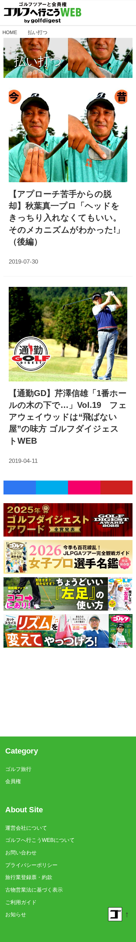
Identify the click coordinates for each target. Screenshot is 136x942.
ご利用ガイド (21, 902)
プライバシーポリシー (31, 865)
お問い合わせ (21, 852)
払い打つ (38, 61)
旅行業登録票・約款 (28, 877)
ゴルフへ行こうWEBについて (40, 840)
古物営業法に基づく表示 (34, 890)
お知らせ (15, 914)
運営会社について (26, 828)
